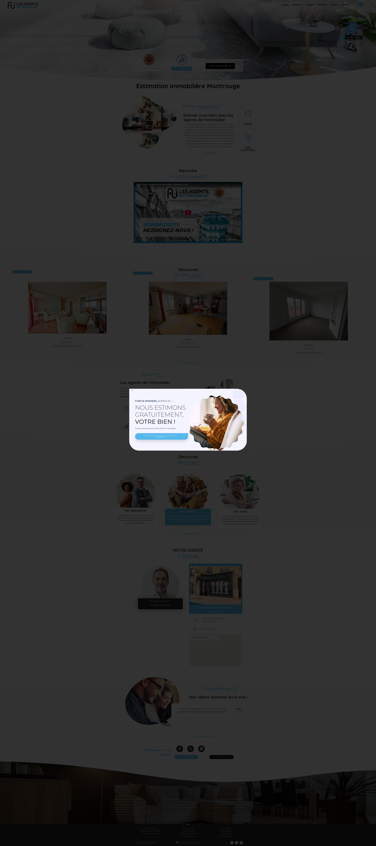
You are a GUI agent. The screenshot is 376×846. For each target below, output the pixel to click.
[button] (161, 436)
